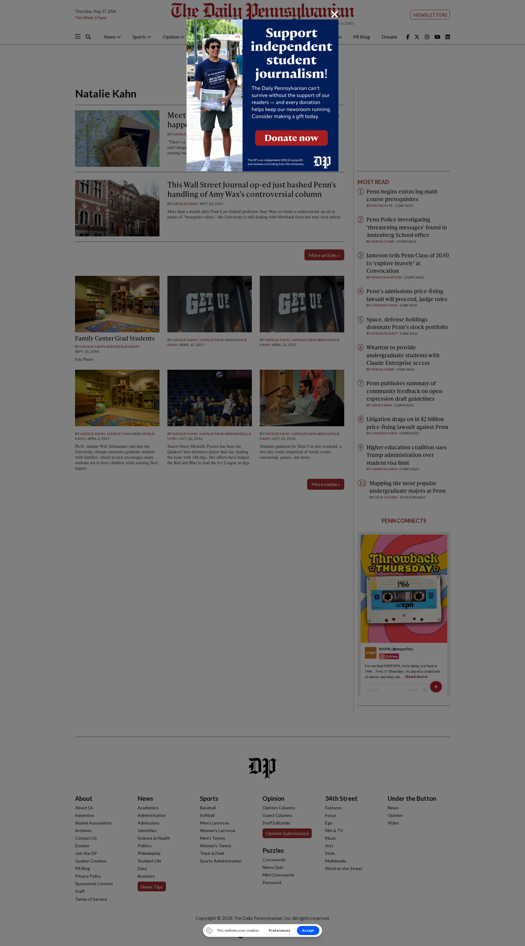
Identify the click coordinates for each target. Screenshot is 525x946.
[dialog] (262, 473)
